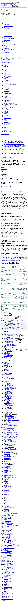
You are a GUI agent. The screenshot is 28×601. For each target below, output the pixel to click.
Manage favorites (6, 16)
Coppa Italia (9, 357)
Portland (3, 167)
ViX (8, 571)
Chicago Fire (11, 418)
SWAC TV (16, 260)
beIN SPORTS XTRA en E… (14, 545)
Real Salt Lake (11, 447)
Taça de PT (6, 597)
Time (9, 13)
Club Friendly (10, 370)
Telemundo (9, 532)
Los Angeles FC (11, 440)
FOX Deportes (10, 534)
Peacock (9, 537)
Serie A (8, 349)
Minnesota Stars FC (12, 449)
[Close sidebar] (1, 156)
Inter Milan (9, 396)
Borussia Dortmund (11, 404)
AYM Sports (10, 543)
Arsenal (8, 381)
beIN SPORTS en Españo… (13, 525)
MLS (5, 587)
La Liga (8, 348)
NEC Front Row (10, 260)
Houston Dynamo (12, 439)
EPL (5, 589)
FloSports (9, 553)
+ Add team (6, 22)
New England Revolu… (13, 420)
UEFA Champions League (10, 44)
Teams (5, 376)
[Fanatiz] (3, 59)
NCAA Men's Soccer (6, 157)
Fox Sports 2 (10, 521)
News (5, 577)
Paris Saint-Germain (11, 406)
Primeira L (6, 596)
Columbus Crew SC (13, 434)
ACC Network (6, 257)
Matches (6, 312)
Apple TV (9, 522)
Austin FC (10, 455)
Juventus (9, 395)
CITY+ (8, 549)
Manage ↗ (6, 19)
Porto (8, 402)
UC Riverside (4, 169)
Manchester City (10, 385)
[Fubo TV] (3, 58)
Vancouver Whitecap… (13, 437)
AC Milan (9, 398)
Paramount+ (9, 524)
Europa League (10, 344)
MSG (8, 560)
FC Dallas (10, 443)
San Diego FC (11, 451)
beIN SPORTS (10, 507)
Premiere (9, 563)
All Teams (6, 459)
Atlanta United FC (12, 430)
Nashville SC (11, 416)
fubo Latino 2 (10, 556)
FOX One (9, 555)
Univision (9, 536)
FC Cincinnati (11, 422)
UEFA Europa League (9, 49)
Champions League (11, 342)
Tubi (8, 569)
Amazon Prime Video (12, 540)
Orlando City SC (12, 426)
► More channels (5, 134)
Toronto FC (11, 428)
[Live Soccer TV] (5, 1)
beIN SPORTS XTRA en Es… (11, 104)
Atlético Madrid (10, 394)
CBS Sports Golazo (11, 548)
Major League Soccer (12, 334)
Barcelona (9, 391)
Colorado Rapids (12, 445)
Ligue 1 (8, 352)
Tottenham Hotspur (11, 388)
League (4, 13)
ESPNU (17, 256)
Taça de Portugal (10, 355)
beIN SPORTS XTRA (12, 544)
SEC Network (10, 564)
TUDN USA (10, 528)
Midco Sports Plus (17, 258)
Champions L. (7, 581)
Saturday (9, 321)
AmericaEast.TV (11, 541)
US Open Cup (10, 335)
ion (7, 557)
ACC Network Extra (11, 538)
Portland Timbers (12, 448)
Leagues (6, 328)
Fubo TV (3, 243)
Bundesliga (9, 351)
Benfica (8, 400)
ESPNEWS (24, 257)
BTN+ (8, 547)
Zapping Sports (10, 572)
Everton (8, 389)
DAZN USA (10, 530)
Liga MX (9, 365)
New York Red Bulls (12, 425)
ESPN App (11, 186)
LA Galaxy (10, 452)
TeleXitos (9, 568)
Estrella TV (9, 551)
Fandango (9, 552)
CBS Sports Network (12, 513)
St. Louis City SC (12, 444)
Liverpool (9, 384)
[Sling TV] (9, 58)
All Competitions (8, 373)
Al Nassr (9, 408)
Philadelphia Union (12, 432)
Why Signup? (23, 316)
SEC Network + (10, 565)
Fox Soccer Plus (10, 516)
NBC (8, 511)
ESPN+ (8, 520)
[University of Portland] (3, 170)
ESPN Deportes (10, 517)
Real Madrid (9, 392)
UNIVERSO (10, 533)
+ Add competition (8, 36)
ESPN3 (22, 256)
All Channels (7, 575)
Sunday (8, 322)
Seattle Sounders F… (13, 453)
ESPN (8, 510)
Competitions (4, 33)
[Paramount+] (22, 58)
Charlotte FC (11, 421)
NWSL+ (9, 561)
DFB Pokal (9, 356)
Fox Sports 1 (10, 518)
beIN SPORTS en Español (10, 84)
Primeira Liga (10, 353)
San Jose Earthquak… (13, 441)
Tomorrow (9, 319)
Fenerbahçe (9, 407)
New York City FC (12, 424)
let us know (6, 209)
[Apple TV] (15, 58)
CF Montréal (11, 433)
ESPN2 (8, 514)
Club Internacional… (12, 417)
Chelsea (8, 383)
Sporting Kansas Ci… (13, 456)
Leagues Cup (10, 363)
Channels (6, 461)
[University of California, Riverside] (4, 175)
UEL (5, 583)
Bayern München (11, 403)
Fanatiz (8, 506)
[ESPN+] (8, 59)
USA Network (10, 529)
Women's (6, 579)
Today (8, 318)
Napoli (8, 399)
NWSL (8, 337)
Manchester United (11, 387)
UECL (5, 584)
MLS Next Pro (10, 559)
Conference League (11, 345)
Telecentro (9, 567)
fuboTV (8, 526)
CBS (8, 509)
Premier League (10, 347)
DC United (10, 429)
